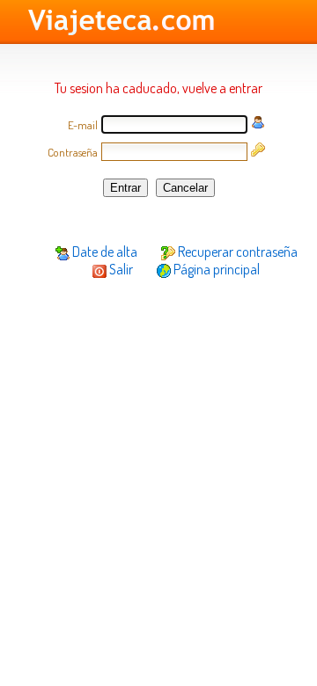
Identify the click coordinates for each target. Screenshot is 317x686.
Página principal (215, 269)
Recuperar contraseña (236, 251)
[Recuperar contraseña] (258, 151)
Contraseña (73, 152)
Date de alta (103, 251)
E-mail (83, 125)
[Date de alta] (258, 124)
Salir (120, 269)
